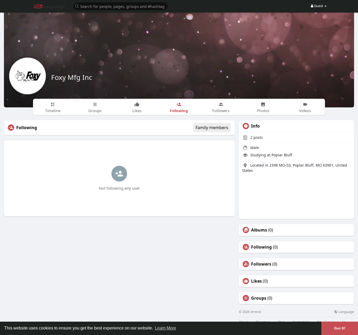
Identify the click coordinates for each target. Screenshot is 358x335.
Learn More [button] (165, 328)
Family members (212, 127)
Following (261, 247)
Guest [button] (318, 5)
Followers (261, 264)
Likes (256, 281)
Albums (259, 230)
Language (346, 312)
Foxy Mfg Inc (71, 77)
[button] (121, 6)
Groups (258, 298)
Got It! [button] (339, 328)
